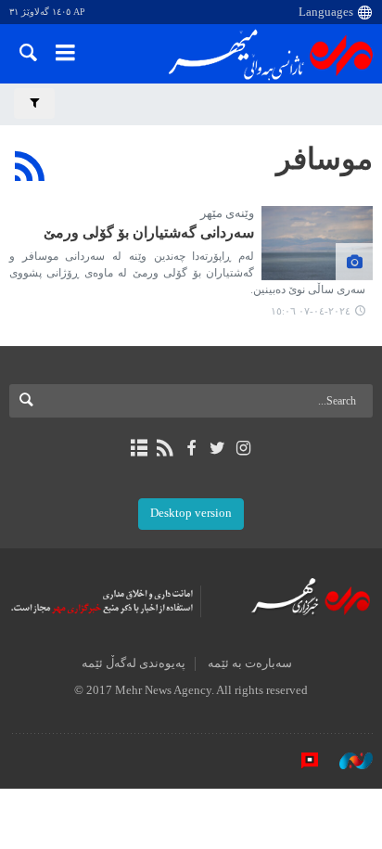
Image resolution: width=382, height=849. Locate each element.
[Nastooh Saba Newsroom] (347, 760)
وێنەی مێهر (227, 213)
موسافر (324, 158)
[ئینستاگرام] (243, 448)
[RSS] (30, 166)
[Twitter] (217, 448)
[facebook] (190, 448)
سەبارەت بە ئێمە (250, 663)
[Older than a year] (317, 243)
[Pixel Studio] (300, 760)
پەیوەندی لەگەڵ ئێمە (133, 663)
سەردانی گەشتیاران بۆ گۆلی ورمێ (149, 232)
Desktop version (191, 513)
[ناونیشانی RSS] (164, 448)
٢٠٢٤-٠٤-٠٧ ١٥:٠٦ (310, 310)
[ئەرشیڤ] (138, 448)
